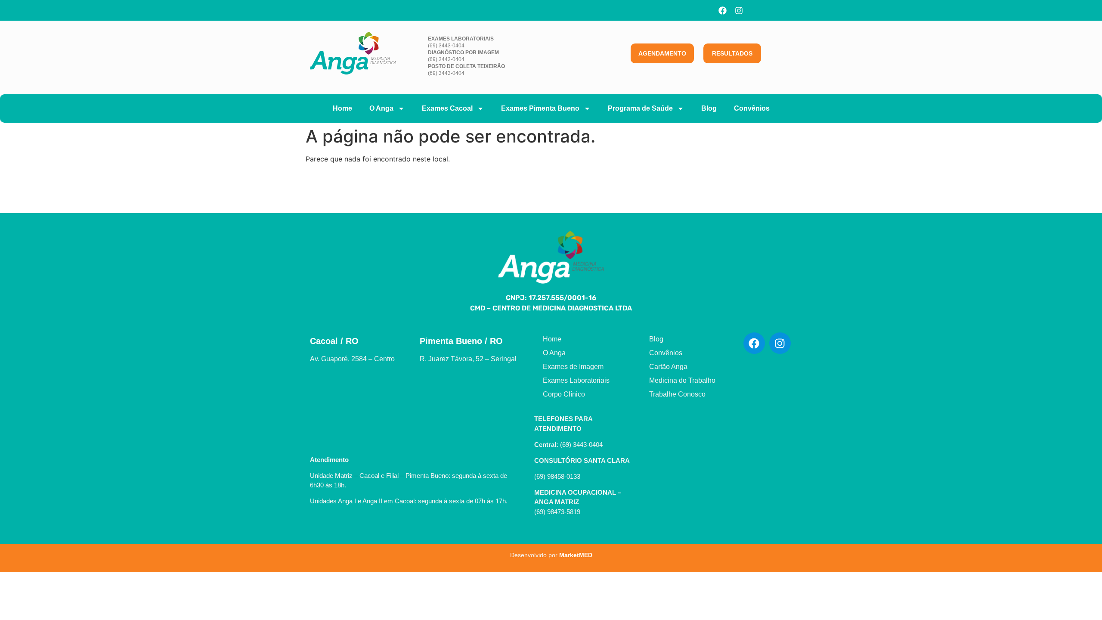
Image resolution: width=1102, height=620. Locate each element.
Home (342, 108)
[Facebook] (723, 10)
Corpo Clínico (564, 394)
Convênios (752, 108)
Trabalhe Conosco (677, 394)
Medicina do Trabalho (682, 380)
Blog (709, 108)
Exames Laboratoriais (576, 380)
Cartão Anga (668, 366)
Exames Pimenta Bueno (540, 108)
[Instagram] (739, 10)
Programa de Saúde (640, 108)
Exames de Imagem (573, 366)
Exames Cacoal (447, 108)
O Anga (381, 108)
